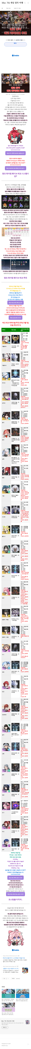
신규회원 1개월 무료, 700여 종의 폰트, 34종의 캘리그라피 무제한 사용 (15, 960)
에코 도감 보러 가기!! (15, 317)
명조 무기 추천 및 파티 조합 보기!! (15, 153)
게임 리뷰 (8, 8)
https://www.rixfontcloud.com (10, 955)
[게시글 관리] (8, 979)
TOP (28, 1044)
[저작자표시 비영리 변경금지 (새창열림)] (18, 978)
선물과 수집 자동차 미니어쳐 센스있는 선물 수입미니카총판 (10, 968)
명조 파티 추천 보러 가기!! (15, 877)
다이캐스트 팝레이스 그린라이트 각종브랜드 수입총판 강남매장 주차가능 (11, 971)
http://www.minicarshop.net (9, 966)
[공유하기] (6, 979)
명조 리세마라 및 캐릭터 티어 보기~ (15, 168)
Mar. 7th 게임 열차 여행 (12, 3)
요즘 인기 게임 (17, 8)
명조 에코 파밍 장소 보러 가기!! (15, 894)
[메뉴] (28, 3)
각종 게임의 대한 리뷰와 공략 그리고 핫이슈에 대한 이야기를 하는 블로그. (12, 1023)
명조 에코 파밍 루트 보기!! (15, 302)
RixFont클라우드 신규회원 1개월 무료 (14, 958)
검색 (25, 3)
